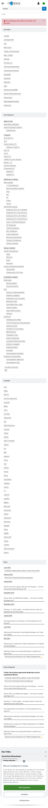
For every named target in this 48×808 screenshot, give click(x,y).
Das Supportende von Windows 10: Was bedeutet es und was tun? (22, 622)
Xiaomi (6, 552)
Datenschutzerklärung (10, 782)
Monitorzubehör (11, 283)
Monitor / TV (8, 162)
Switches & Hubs (11, 326)
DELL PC (6, 150)
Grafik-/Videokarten (12, 338)
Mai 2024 (7, 638)
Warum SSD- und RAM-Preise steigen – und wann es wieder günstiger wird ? (23, 599)
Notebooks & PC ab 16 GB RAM (16, 210)
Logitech (6, 499)
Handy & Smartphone (11, 251)
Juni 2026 (7, 568)
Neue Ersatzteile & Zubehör (15, 188)
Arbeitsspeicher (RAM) (13, 320)
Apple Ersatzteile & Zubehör (13, 127)
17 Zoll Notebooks (12, 185)
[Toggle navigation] (3, 3)
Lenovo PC (7, 156)
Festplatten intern (12, 335)
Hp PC (6, 153)
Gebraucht (7, 317)
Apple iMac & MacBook (11, 124)
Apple (8, 254)
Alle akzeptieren (24, 787)
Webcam (9, 314)
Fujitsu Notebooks (12, 234)
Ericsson (6, 429)
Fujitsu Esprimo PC (10, 144)
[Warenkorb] (43, 3)
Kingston (7, 483)
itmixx (6, 475)
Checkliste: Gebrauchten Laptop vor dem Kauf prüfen (22, 571)
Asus (8, 191)
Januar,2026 (8, 581)
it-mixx (6, 472)
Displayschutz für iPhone (14, 272)
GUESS (6, 437)
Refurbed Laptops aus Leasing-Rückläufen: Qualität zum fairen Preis (22, 652)
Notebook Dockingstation (12, 356)
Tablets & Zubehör (12, 243)
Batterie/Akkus (11, 332)
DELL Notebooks (11, 231)
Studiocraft (7, 537)
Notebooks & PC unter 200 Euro (16, 219)
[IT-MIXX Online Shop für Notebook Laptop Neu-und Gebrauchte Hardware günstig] (14, 3)
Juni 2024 (7, 627)
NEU (5, 289)
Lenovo (8, 204)
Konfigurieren (24, 800)
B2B (6, 370)
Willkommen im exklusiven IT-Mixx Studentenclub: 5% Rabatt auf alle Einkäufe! (24, 645)
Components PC (9, 168)
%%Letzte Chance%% (11, 367)
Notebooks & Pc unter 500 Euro (16, 213)
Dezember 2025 (9, 593)
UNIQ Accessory (9, 548)
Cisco (6, 410)
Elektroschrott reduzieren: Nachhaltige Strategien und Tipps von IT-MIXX (23, 633)
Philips (6, 514)
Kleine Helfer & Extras (13, 311)
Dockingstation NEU (13, 362)
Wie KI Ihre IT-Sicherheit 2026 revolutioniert (19, 578)
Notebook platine (12, 347)
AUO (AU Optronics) (10, 398)
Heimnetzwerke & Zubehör (15, 353)
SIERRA (6, 533)
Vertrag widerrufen (9, 760)
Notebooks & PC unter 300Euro (16, 216)
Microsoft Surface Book (14, 237)
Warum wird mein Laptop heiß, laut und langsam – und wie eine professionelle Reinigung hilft (23, 588)
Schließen (24, 794)
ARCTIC (6, 395)
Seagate (6, 525)
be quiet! (6, 402)
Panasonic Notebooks (13, 240)
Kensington (7, 479)
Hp (5, 448)
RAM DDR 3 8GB (11, 301)
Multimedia (7, 280)
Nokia (8, 260)
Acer (5, 141)
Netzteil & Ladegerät (13, 295)
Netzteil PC (10, 171)
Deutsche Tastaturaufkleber (15, 292)
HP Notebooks (11, 225)
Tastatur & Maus (11, 307)
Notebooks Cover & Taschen (15, 298)
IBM (5, 452)
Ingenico (6, 456)
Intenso (6, 468)
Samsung (9, 263)
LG (5, 491)
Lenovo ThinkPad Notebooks (15, 222)
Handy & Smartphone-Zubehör (14, 266)
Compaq (7, 414)
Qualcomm (7, 518)
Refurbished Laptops (10, 207)
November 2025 (9, 604)
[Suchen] (44, 9)
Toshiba (6, 545)
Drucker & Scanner (10, 165)
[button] (38, 3)
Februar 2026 (8, 574)
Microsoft (7, 506)
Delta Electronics (9, 425)
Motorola (9, 257)
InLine (6, 460)
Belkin (6, 406)
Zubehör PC (10, 175)
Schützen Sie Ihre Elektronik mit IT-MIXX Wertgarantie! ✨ (23, 656)
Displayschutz (11, 130)
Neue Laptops (8, 182)
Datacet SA (7, 418)
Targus (6, 541)
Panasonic (7, 510)
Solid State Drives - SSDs (14, 304)
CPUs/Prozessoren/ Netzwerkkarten (18, 323)
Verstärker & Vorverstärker (15, 329)
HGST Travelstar (9, 441)
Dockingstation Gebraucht (15, 359)
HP (7, 197)
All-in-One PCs (8, 138)
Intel (5, 464)
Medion (6, 502)
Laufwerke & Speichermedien (15, 341)
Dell (7, 194)
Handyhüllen (10, 269)
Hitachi (6, 445)
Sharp (6, 529)
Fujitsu (8, 201)
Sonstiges (9, 350)
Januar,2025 (8, 616)
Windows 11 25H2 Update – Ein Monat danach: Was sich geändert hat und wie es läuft (23, 611)
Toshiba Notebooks (12, 228)
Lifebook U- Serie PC (13, 147)
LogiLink (6, 495)
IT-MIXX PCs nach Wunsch (12, 159)
